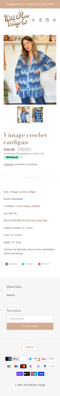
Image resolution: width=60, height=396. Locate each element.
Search (11, 295)
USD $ (29, 347)
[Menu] (54, 20)
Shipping (8, 164)
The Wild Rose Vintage (34, 385)
